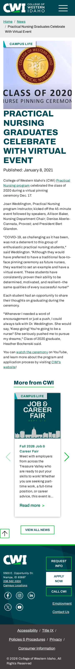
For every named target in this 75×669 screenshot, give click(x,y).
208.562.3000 (12, 581)
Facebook (7, 595)
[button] (67, 457)
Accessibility (27, 630)
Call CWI (58, 591)
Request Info (58, 563)
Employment (62, 603)
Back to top (4, 533)
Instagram (19, 595)
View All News (37, 530)
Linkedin (31, 595)
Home (7, 21)
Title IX (48, 630)
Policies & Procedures (27, 639)
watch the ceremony (32, 352)
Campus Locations (15, 585)
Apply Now (59, 579)
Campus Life (21, 44)
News (21, 21)
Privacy (56, 639)
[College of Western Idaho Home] (24, 7)
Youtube (19, 607)
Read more (37, 505)
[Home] (15, 559)
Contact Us (60, 612)
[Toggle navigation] (63, 9)
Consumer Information (36, 648)
